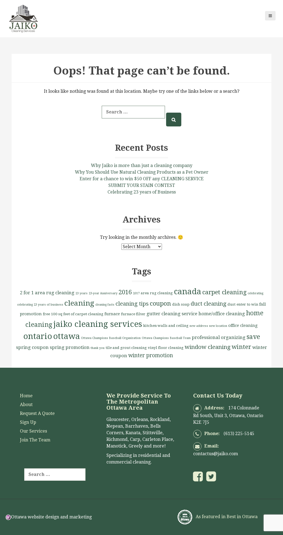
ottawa (66, 336)
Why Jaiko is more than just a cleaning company (141, 165)
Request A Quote (37, 413)
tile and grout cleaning (126, 348)
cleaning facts (104, 304)
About (26, 404)
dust (231, 304)
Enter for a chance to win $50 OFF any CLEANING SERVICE (142, 178)
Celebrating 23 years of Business (142, 192)
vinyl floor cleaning (166, 348)
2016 (125, 292)
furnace (112, 313)
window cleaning (207, 347)
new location (218, 326)
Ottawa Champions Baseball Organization (111, 338)
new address (199, 326)
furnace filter (133, 314)
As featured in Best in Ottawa (226, 516)
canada (187, 291)
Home (26, 395)
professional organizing (218, 337)
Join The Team (35, 440)
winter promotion (150, 355)
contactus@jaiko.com (215, 453)
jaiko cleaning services (97, 324)
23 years (81, 293)
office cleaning (243, 325)
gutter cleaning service (171, 313)
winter (241, 346)
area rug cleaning (157, 293)
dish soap (181, 304)
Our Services (33, 431)
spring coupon (32, 347)
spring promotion (70, 347)
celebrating (255, 293)
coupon (160, 303)
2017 (136, 293)
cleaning (79, 303)
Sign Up (28, 422)
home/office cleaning (221, 313)
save (253, 337)
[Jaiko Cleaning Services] (23, 18)
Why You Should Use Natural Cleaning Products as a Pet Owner (141, 172)
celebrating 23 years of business (40, 304)
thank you (97, 348)
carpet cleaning (224, 292)
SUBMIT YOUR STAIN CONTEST (141, 185)
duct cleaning (208, 303)
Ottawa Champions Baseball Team (166, 338)
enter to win (247, 304)
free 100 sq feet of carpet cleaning (73, 314)
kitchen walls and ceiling (165, 326)
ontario (37, 336)
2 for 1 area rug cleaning (47, 292)
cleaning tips (132, 304)
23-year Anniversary (103, 293)
